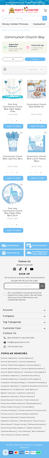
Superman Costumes (25, 393)
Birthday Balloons (33, 403)
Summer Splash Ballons (10, 368)
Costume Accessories (9, 417)
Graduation (39, 24)
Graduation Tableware (9, 375)
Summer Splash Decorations (32, 368)
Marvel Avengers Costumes (26, 414)
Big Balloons (6, 389)
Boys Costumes (38, 431)
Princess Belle (27, 407)
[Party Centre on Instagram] (14, 269)
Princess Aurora (7, 414)
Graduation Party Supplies (34, 372)
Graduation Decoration (30, 375)
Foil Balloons (18, 389)
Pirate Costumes (31, 400)
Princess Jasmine (25, 410)
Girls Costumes (24, 431)
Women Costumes (22, 435)
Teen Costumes (7, 435)
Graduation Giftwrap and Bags (13, 382)
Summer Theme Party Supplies (13, 365)
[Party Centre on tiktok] (20, 269)
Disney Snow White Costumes (12, 403)
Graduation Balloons (9, 379)
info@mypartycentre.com (18, 342)
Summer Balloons (25, 358)
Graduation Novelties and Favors (34, 386)
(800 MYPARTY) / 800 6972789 (20, 338)
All (13, 59)
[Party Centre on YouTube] (31, 269)
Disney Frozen (38, 421)
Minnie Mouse (6, 424)
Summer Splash (33, 365)
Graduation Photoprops (36, 382)
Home (4, 30)
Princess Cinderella (8, 410)
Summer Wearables (27, 362)
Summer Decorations (9, 362)
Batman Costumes (8, 393)
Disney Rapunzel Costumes (11, 400)
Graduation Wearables (9, 386)
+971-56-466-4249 (15, 347)
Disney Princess (20, 424)
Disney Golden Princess (15, 24)
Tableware (35, 59)
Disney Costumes (27, 417)
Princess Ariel (39, 410)
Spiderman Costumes (9, 396)
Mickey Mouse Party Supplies (12, 428)
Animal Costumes (27, 396)
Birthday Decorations (36, 424)
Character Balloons (8, 431)
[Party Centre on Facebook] (26, 269)
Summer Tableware (8, 358)
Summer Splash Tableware (11, 372)
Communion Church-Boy (19, 30)
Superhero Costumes (9, 421)
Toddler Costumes (33, 428)
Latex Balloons (31, 389)
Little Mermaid (25, 421)
